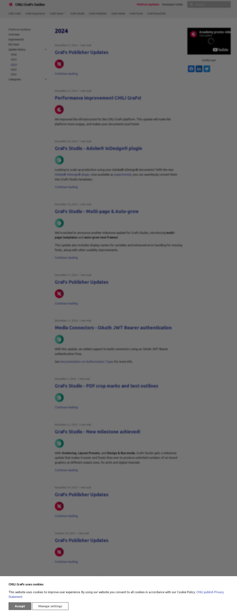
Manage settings (50, 606)
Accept (20, 606)
